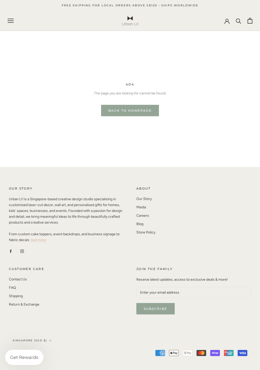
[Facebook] (10, 251)
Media (141, 207)
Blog (139, 224)
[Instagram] (22, 251)
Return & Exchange (24, 304)
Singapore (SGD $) (30, 340)
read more (38, 240)
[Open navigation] (11, 21)
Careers (142, 215)
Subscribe (155, 309)
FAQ (12, 287)
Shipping (16, 296)
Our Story (144, 199)
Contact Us (18, 279)
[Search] (238, 20)
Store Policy (145, 232)
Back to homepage (130, 110)
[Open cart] (250, 21)
